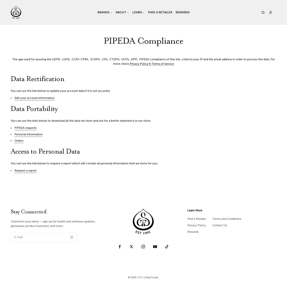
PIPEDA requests (25, 127)
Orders (18, 140)
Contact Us (219, 225)
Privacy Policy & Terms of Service (152, 63)
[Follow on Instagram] (143, 246)
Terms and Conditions (226, 218)
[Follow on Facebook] (119, 246)
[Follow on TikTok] (167, 246)
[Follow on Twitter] (131, 246)
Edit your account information (34, 98)
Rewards (193, 231)
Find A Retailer (196, 218)
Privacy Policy (196, 225)
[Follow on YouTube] (155, 246)
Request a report (25, 170)
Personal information (28, 134)
